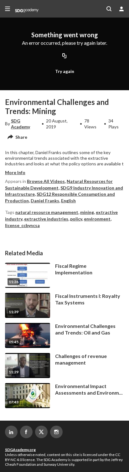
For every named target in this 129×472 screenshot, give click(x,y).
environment (97, 218)
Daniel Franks (45, 200)
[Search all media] (109, 9)
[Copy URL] (64, 56)
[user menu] (121, 9)
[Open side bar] (8, 9)
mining (87, 212)
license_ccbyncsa (22, 225)
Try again (64, 71)
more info (15, 172)
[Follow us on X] (41, 432)
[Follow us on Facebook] (26, 432)
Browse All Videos (46, 181)
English (68, 200)
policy (76, 218)
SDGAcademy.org (20, 449)
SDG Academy (20, 123)
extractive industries (46, 218)
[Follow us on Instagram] (56, 432)
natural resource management (46, 212)
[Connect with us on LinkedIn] (11, 432)
